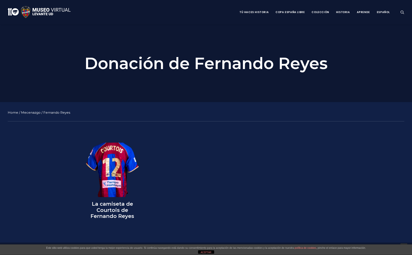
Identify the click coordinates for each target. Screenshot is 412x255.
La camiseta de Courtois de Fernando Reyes (112, 210)
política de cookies (305, 247)
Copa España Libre (290, 12)
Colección (320, 12)
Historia (343, 12)
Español (383, 12)
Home (13, 112)
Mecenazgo (31, 112)
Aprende (363, 12)
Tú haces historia (254, 12)
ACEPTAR (206, 252)
